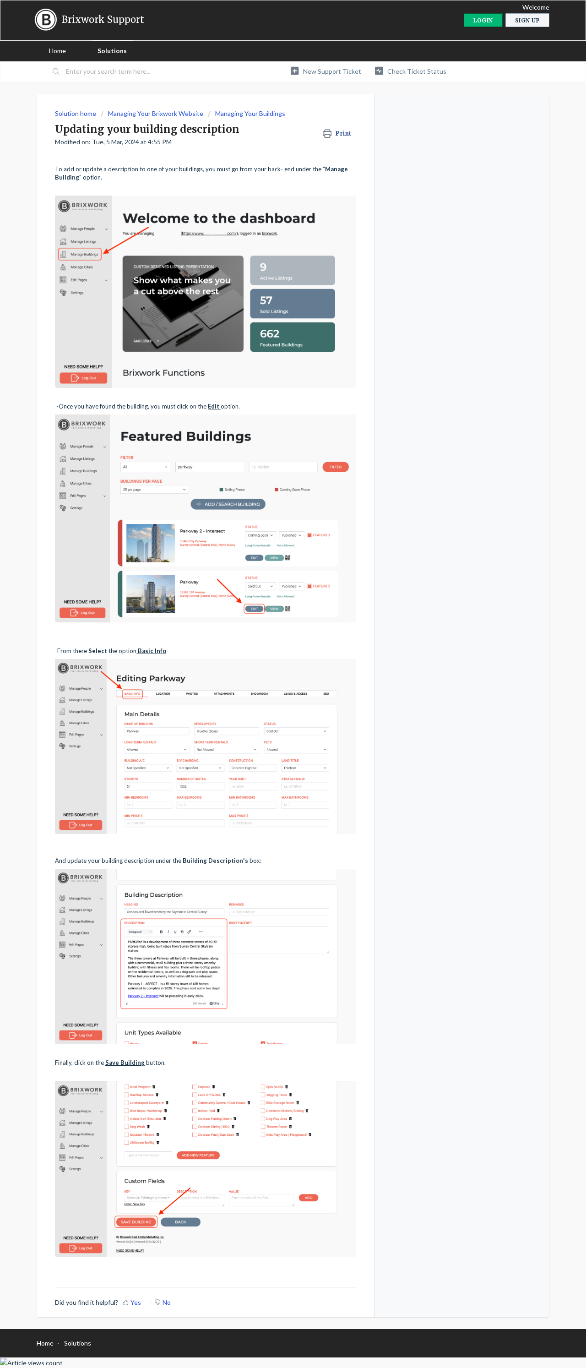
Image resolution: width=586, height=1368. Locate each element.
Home (57, 51)
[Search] (56, 72)
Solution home (76, 113)
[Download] (276, 580)
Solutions (112, 51)
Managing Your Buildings (250, 113)
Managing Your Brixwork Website (155, 113)
